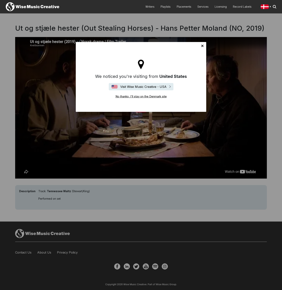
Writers (149, 6)
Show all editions (266, 7)
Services (203, 6)
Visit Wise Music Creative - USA (143, 87)
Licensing (221, 6)
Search (274, 6)
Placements (184, 6)
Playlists (166, 6)
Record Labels (242, 6)
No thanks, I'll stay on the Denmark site (202, 45)
